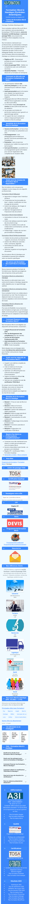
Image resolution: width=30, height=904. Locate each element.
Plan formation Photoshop (16, 894)
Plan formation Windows (16, 816)
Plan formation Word (16, 818)
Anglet (17, 711)
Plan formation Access (16, 843)
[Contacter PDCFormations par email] (15, 556)
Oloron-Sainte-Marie (20, 717)
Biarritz (24, 711)
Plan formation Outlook (16, 839)
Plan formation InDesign (16, 896)
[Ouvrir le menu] (6, 6)
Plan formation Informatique (16, 875)
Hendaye (5, 714)
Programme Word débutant (15, 542)
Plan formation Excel (16, 892)
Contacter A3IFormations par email (15, 805)
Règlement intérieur (16, 870)
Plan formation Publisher (16, 873)
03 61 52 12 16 (16, 804)
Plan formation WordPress (16, 900)
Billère (12, 714)
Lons (4, 717)
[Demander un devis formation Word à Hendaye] (15, 523)
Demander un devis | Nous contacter (15, 455)
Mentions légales (16, 871)
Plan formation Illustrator (16, 898)
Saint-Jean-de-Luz (21, 714)
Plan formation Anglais (16, 814)
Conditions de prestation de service (16, 868)
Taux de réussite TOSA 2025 (16, 890)
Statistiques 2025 (16, 885)
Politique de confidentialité (16, 837)
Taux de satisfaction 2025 (16, 886)
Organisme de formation (9, 462)
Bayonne (10, 711)
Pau (4, 711)
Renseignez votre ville (14, 493)
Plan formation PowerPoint (16, 841)
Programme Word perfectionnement (15, 544)
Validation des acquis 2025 (16, 888)
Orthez (10, 717)
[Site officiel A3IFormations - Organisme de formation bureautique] (15, 796)
